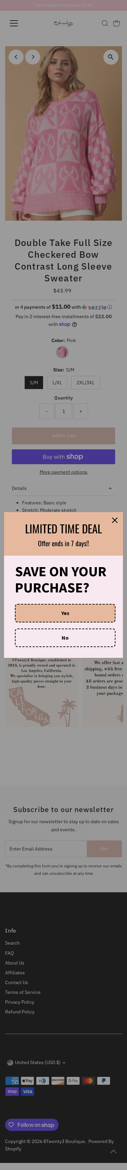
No (65, 637)
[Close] (115, 520)
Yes (65, 613)
